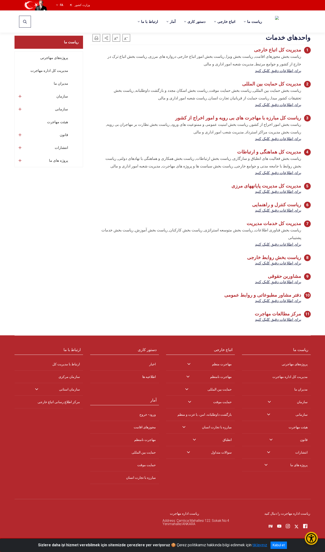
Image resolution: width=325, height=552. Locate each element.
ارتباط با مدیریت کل (66, 364)
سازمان (62, 96)
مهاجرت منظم (222, 364)
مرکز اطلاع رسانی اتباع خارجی (59, 402)
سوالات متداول (221, 452)
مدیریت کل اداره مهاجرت (49, 70)
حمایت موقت (222, 402)
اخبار (152, 364)
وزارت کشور (82, 5)
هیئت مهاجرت (57, 122)
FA (61, 5)
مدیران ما (61, 83)
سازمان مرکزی (69, 377)
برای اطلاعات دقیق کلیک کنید (278, 70)
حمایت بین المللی (219, 389)
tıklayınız (259, 545)
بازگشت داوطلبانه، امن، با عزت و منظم (204, 414)
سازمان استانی (69, 389)
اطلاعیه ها (149, 377)
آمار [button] (173, 22)
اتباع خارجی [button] (226, 22)
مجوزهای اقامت (145, 427)
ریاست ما (71, 42)
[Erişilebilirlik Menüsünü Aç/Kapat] (311, 538)
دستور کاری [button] (196, 22)
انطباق (227, 440)
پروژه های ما (58, 160)
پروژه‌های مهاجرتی (54, 58)
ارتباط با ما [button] (149, 22)
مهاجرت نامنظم (221, 377)
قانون (64, 135)
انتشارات (61, 148)
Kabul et (279, 545)
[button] (106, 38)
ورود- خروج (147, 414)
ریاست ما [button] (254, 22)
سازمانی (61, 109)
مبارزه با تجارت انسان (217, 427)
